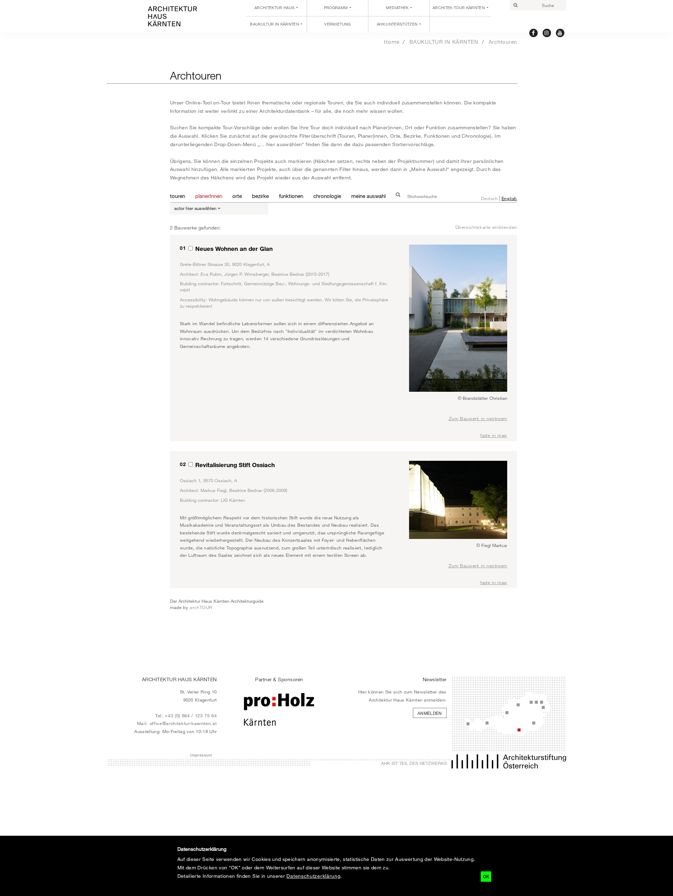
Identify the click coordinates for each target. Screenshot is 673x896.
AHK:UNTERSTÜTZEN (397, 24)
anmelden (429, 713)
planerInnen (208, 196)
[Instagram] (547, 32)
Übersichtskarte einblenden (486, 227)
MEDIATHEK (397, 7)
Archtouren (503, 42)
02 (183, 464)
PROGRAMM (336, 7)
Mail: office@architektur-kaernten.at (177, 723)
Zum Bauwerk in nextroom (478, 418)
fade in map (493, 435)
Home (391, 42)
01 (183, 248)
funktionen (291, 196)
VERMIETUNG (337, 24)
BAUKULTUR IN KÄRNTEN (274, 24)
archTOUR (201, 607)
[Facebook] (533, 32)
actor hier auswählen (196, 208)
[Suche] (515, 5)
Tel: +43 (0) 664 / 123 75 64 (186, 715)
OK (486, 876)
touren (177, 196)
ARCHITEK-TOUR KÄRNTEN (459, 7)
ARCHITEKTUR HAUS (274, 7)
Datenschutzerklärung (313, 876)
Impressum (201, 755)
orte (237, 196)
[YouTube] (560, 32)
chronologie (327, 196)
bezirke (260, 196)
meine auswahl (368, 196)
